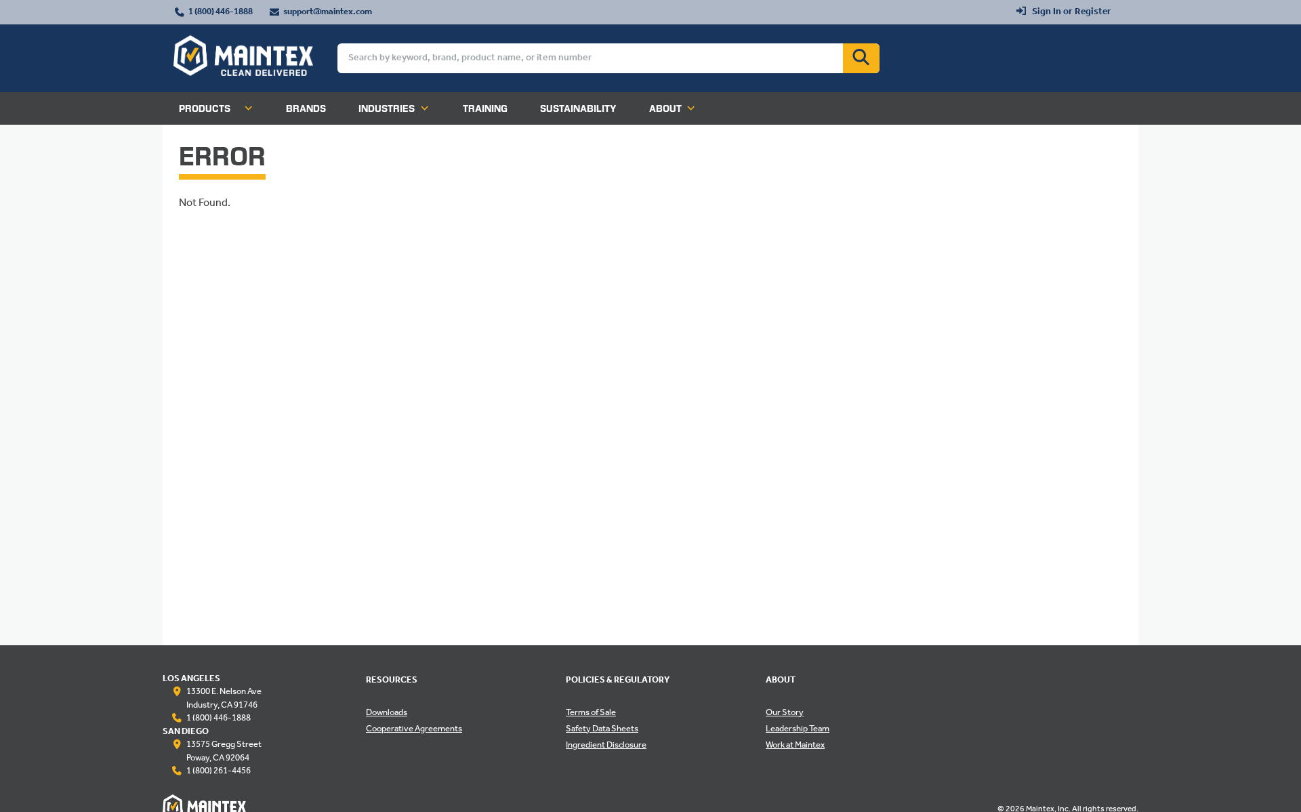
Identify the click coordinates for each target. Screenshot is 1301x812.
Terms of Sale (591, 713)
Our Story (785, 713)
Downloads (386, 713)
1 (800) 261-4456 (218, 771)
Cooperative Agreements (414, 729)
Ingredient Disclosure (606, 745)
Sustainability (578, 108)
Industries (386, 108)
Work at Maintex (795, 745)
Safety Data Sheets (602, 729)
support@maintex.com (327, 12)
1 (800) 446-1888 (220, 12)
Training (485, 108)
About (665, 108)
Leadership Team (797, 729)
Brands (306, 108)
